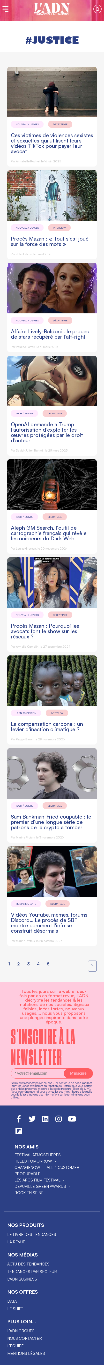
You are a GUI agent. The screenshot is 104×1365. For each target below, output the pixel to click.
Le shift (15, 1308)
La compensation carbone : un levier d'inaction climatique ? (47, 726)
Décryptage (60, 124)
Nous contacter (24, 1338)
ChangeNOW (27, 1167)
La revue (16, 1241)
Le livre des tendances (31, 1234)
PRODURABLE (27, 1173)
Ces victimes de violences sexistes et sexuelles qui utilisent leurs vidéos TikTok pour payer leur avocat (52, 143)
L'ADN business (22, 1279)
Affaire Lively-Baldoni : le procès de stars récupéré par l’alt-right (50, 334)
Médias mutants (26, 903)
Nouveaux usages (27, 124)
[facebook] (19, 1121)
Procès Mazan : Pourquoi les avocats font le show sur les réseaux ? (45, 631)
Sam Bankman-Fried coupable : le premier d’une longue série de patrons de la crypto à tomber (51, 821)
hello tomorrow (33, 1161)
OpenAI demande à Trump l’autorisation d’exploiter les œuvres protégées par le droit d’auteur (47, 432)
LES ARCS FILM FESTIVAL (37, 1180)
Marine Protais (25, 837)
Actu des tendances (28, 1264)
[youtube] (72, 1121)
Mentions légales (26, 1353)
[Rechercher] (97, 9)
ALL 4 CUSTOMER (63, 1167)
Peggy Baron (24, 739)
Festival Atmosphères (38, 1154)
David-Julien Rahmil (30, 450)
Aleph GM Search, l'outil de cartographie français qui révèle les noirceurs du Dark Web (49, 533)
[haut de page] (95, 1359)
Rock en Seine (29, 1192)
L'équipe (15, 1345)
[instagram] (58, 1121)
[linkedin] (45, 1121)
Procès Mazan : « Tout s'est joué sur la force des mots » (50, 241)
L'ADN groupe (21, 1330)
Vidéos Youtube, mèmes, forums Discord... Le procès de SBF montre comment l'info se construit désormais (49, 922)
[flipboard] (18, 1133)
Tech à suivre (24, 413)
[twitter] (32, 1121)
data (12, 1301)
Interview (59, 227)
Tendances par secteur (32, 1271)
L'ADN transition (26, 713)
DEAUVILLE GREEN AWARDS (40, 1186)
